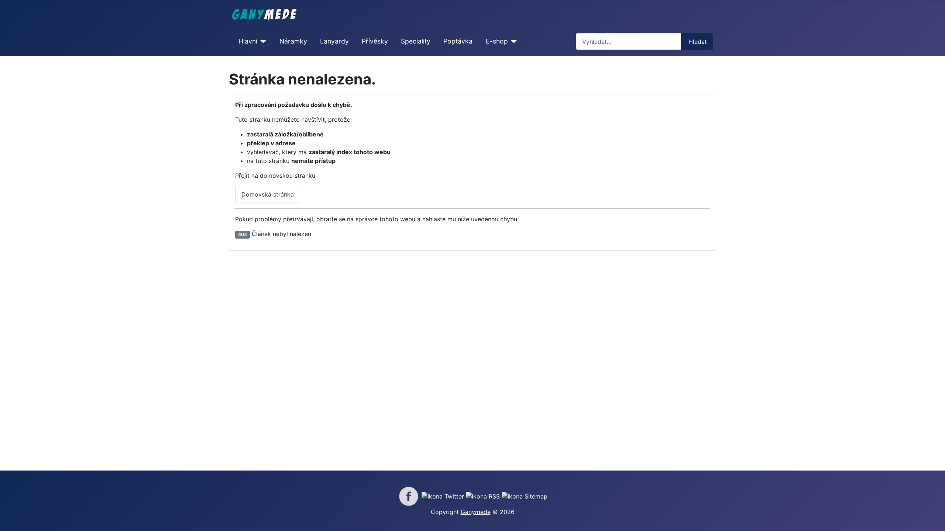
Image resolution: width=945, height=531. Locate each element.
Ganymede (476, 512)
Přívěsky (375, 41)
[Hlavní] (262, 41)
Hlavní (247, 41)
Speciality (415, 41)
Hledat (697, 41)
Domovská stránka (267, 194)
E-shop (497, 41)
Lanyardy (334, 41)
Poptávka (457, 41)
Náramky (293, 41)
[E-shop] (512, 41)
